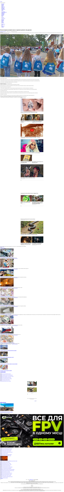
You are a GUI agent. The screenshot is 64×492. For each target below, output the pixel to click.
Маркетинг (3, 13)
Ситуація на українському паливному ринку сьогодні (6, 476)
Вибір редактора (3, 402)
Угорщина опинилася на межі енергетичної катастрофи (8, 350)
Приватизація (3, 7)
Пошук (2, 10)
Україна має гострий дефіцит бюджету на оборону (6, 378)
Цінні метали (3, 6)
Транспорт (3, 15)
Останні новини (3, 371)
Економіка (3, 4)
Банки (2, 21)
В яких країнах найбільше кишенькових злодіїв (5, 455)
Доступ (2, 16)
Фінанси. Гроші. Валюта (3, 31)
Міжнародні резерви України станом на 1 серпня (5, 464)
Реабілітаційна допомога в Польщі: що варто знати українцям (7, 469)
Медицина (3, 14)
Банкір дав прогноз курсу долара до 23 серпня (5, 324)
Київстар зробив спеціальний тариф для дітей (7, 357)
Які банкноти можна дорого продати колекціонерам (6, 276)
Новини (2, 26)
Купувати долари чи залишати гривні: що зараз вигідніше (6, 257)
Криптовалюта (3, 11)
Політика (3, 5)
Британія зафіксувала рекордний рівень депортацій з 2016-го (7, 470)
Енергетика (3, 8)
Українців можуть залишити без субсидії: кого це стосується (7, 296)
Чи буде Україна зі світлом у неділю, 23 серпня (5, 475)
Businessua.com (31, 479)
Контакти (3, 17)
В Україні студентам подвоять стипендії (6, 370)
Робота (2, 24)
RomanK (6, 258)
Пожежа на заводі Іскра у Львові (4, 453)
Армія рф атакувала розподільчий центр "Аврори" (6, 449)
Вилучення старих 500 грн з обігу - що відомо (5, 463)
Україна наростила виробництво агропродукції (5, 377)
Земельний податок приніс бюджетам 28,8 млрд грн (6, 448)
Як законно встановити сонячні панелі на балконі (6, 454)
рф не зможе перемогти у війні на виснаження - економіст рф (7, 305)
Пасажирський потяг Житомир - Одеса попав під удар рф (6, 376)
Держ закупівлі (3, 9)
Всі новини (3, 19)
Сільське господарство (4, 12)
